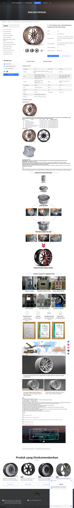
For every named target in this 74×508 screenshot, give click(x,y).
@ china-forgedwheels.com (34, 417)
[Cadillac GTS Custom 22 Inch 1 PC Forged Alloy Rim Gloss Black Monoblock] (28, 470)
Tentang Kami (19, 2)
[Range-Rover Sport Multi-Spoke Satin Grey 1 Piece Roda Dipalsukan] (10, 470)
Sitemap (7, 506)
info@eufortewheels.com (11, 66)
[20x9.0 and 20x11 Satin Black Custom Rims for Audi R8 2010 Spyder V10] (45, 470)
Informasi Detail (30, 61)
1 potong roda (38, 448)
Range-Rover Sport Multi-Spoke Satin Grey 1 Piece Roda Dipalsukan (10, 479)
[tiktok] (68, 351)
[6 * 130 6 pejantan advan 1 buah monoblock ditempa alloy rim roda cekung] (34, 35)
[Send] (71, 506)
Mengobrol (37, 2)
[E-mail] (7, 72)
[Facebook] (68, 342)
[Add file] (51, 506)
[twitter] (68, 354)
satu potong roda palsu (29, 448)
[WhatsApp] (5, 72)
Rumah (13, 2)
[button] (4, 472)
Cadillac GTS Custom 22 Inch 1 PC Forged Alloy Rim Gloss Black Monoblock (28, 479)
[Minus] (71, 480)
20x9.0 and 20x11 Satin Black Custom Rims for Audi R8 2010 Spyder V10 (44, 479)
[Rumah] (3, 3)
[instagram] (68, 348)
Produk (23, 2)
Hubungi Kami (29, 2)
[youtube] (68, 345)
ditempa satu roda (46, 448)
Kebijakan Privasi (13, 506)
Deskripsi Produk (47, 61)
